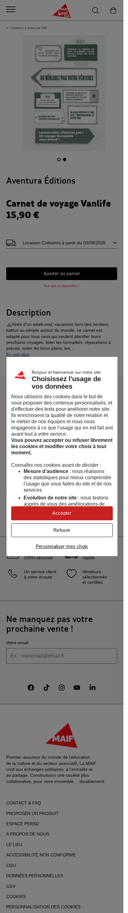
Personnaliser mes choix (62, 546)
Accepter (61, 513)
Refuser (61, 530)
